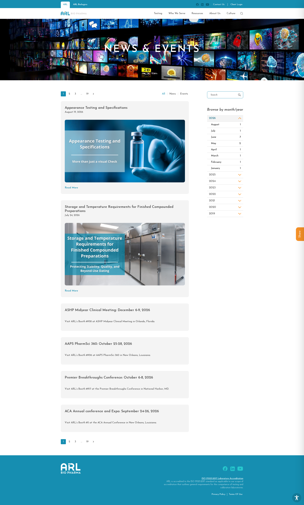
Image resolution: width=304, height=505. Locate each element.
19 (87, 94)
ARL (65, 4)
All (163, 94)
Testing (158, 13)
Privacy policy (218, 494)
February (226, 162)
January (226, 168)
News (172, 94)
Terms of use (235, 494)
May (226, 143)
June (226, 137)
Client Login (236, 4)
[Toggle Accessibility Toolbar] (297, 498)
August (226, 124)
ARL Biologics (80, 4)
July (226, 131)
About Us (214, 13)
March (226, 156)
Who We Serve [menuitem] (176, 13)
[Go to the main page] (74, 13)
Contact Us (219, 4)
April (226, 149)
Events (184, 94)
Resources (197, 13)
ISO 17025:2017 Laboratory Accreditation (222, 478)
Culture (231, 13)
